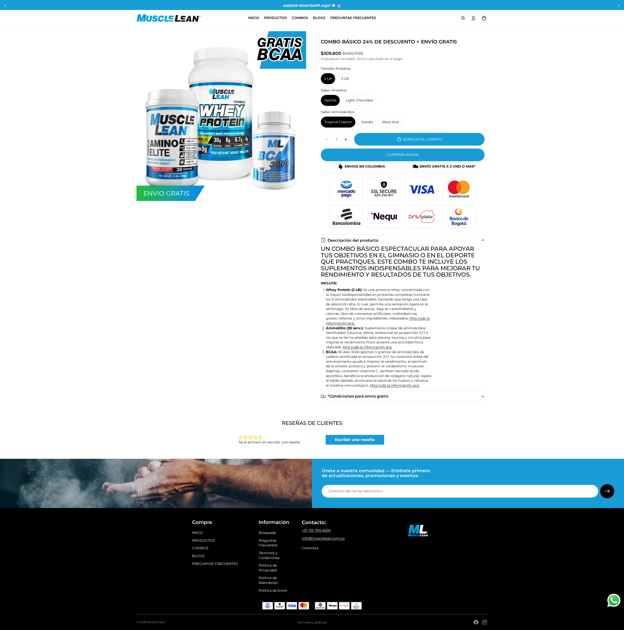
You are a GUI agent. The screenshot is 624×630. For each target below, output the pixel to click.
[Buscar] (463, 18)
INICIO (197, 532)
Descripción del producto (353, 240)
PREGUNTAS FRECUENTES (215, 563)
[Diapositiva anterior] (5, 5)
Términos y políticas (312, 622)
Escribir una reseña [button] (355, 439)
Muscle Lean (156, 622)
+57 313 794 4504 (316, 530)
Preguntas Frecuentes (268, 543)
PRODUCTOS (203, 540)
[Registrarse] (607, 491)
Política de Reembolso (268, 580)
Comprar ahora (403, 154)
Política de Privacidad (268, 567)
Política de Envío (273, 590)
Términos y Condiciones (269, 555)
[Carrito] (484, 18)
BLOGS (198, 556)
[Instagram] (485, 622)
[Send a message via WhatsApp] (614, 600)
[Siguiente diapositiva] (618, 5)
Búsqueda (267, 532)
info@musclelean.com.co (323, 538)
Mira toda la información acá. (367, 347)
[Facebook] (476, 622)
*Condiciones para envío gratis (358, 396)
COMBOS (200, 548)
